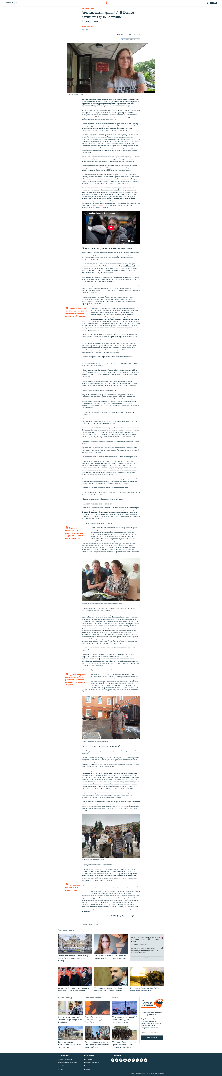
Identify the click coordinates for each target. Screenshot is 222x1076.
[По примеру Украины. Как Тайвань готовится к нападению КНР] (147, 976)
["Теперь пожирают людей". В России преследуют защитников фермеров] (124, 1008)
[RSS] (137, 1060)
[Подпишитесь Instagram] (133, 1060)
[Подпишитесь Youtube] (125, 1060)
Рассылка (87, 1066)
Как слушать (88, 1059)
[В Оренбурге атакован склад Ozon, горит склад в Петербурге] (97, 1008)
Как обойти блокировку (91, 1062)
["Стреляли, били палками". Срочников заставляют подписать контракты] (124, 1033)
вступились (96, 188)
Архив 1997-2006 (63, 1066)
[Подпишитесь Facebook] (116, 1060)
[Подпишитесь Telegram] (129, 1060)
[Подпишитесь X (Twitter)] (121, 1060)
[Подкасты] (141, 1060)
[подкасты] (207, 3)
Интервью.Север (88, 8)
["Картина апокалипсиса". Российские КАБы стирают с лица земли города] (70, 1033)
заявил (100, 205)
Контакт (60, 1069)
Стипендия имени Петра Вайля (67, 1062)
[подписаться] (145, 1060)
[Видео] (202, 3)
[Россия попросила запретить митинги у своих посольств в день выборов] (97, 1033)
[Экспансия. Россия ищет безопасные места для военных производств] (75, 976)
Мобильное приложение (65, 1059)
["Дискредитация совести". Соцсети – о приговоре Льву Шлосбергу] (70, 1008)
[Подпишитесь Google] (112, 1060)
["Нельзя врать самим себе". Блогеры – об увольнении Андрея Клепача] (111, 976)
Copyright (87, 1069)
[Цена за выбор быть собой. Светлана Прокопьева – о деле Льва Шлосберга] (111, 944)
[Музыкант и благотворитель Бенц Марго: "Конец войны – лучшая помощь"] (75, 944)
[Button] (121, 34)
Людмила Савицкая (88, 26)
